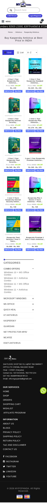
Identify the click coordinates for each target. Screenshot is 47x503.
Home (10, 32)
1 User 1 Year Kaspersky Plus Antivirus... (35, 120)
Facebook (11, 457)
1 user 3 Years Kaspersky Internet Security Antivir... (13, 200)
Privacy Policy (12, 432)
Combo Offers (12, 269)
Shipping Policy (12, 436)
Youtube (11, 476)
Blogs (6, 428)
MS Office (9, 304)
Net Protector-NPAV (15, 332)
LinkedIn (11, 472)
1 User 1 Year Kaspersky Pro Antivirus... (13, 81)
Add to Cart (8, 91)
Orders (7, 400)
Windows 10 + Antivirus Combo (16, 279)
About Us (8, 424)
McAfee (8, 338)
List (21, 52)
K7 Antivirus (11, 315)
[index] (23, 3)
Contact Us (10, 449)
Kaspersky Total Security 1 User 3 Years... (13, 239)
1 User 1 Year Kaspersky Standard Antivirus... (35, 81)
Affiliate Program (14, 413)
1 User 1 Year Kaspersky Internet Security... (13, 120)
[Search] (11, 10)
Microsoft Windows (15, 298)
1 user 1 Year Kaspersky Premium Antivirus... (35, 159)
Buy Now (18, 91)
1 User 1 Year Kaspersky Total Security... (13, 160)
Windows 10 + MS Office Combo (16, 273)
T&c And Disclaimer (14, 445)
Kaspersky (10, 321)
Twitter (11, 467)
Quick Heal (10, 310)
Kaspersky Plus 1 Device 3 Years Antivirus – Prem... (34, 200)
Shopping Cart (12, 404)
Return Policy (11, 441)
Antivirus (18, 32)
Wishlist (8, 408)
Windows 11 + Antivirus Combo (16, 290)
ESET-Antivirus (12, 343)
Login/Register (35, 16)
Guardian (9, 326)
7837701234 (12, 16)
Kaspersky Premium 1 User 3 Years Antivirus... (35, 238)
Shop (6, 396)
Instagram (12, 462)
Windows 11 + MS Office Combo (16, 285)
